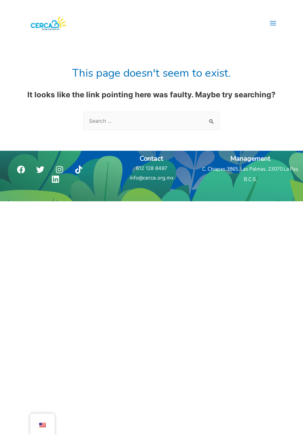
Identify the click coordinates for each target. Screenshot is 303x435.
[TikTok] (79, 170)
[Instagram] (59, 170)
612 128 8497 (151, 168)
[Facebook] (21, 170)
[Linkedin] (55, 179)
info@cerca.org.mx (152, 178)
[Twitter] (40, 170)
